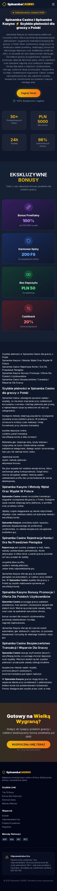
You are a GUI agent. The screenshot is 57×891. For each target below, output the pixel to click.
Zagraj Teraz (28, 93)
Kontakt (5, 816)
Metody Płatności (9, 803)
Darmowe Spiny (9, 800)
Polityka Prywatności (11, 823)
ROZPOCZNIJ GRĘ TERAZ (28, 744)
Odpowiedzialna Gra (11, 819)
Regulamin (6, 827)
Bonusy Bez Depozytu (12, 796)
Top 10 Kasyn (8, 792)
